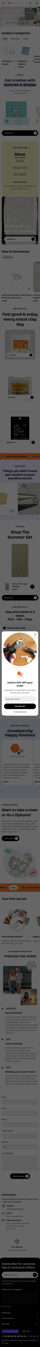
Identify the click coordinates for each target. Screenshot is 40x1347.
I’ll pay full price (20, 712)
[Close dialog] (35, 634)
